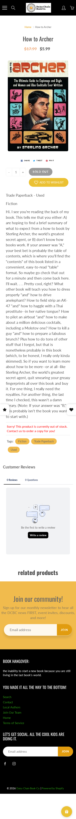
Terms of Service (13, 723)
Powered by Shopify (53, 788)
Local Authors (11, 707)
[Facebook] (5, 763)
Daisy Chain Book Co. (28, 788)
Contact (8, 702)
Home (28, 27)
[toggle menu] (4, 8)
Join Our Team (12, 712)
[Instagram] (14, 763)
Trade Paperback (44, 441)
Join (64, 629)
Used (14, 449)
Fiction (22, 441)
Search (7, 697)
